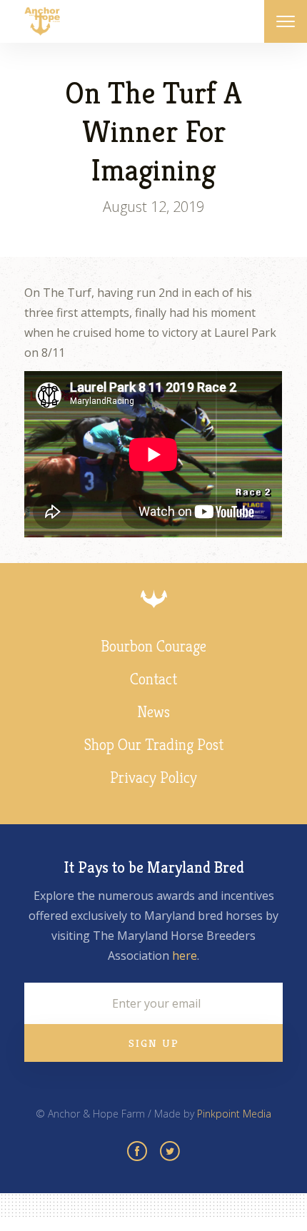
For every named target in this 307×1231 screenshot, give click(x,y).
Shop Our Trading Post (153, 744)
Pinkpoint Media (234, 1113)
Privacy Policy (153, 777)
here (184, 955)
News (153, 711)
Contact (153, 679)
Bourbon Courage (153, 646)
